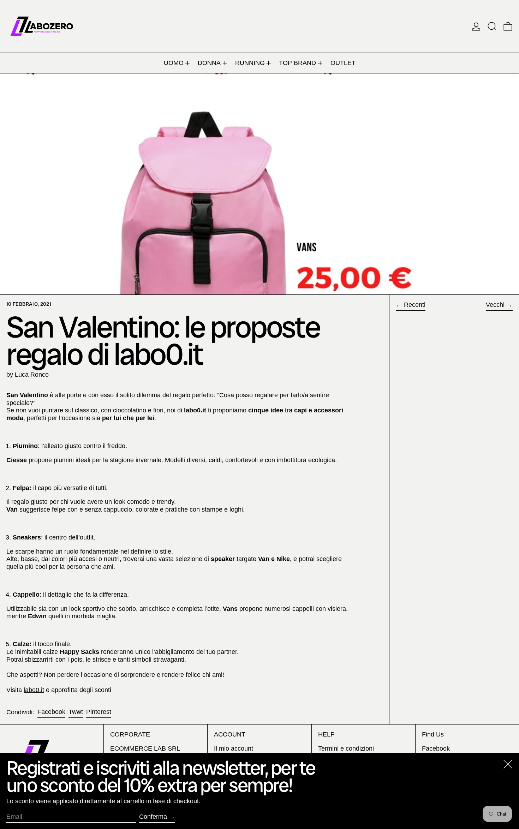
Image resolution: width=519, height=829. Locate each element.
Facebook (436, 748)
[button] (492, 26)
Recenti (414, 304)
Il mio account (233, 748)
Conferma (153, 816)
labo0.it (34, 689)
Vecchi (495, 304)
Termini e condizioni (346, 748)
